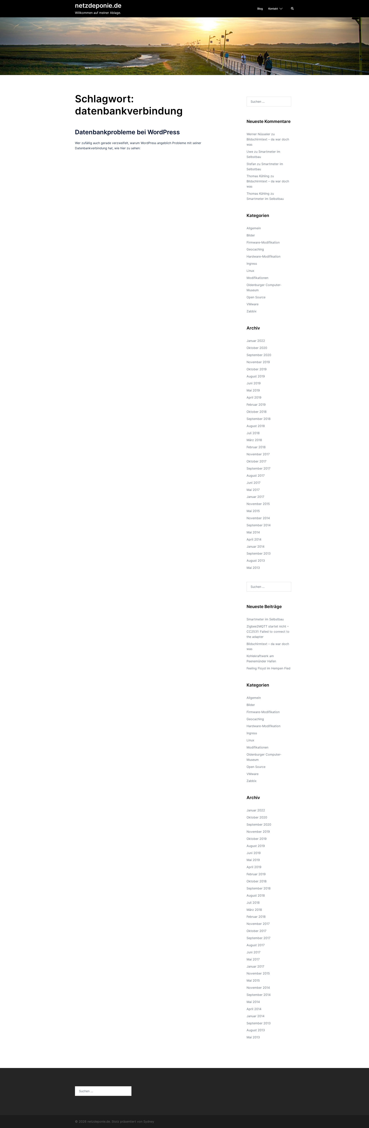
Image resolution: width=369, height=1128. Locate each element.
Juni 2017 (253, 483)
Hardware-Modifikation (263, 256)
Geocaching (255, 249)
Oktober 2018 (257, 412)
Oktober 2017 (256, 461)
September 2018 (259, 419)
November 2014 (258, 518)
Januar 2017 (255, 497)
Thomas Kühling (258, 176)
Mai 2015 (253, 511)
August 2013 (256, 560)
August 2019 (256, 376)
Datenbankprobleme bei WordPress (127, 132)
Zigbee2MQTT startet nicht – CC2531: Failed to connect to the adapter (268, 631)
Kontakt (273, 8)
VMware (252, 304)
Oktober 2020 (257, 348)
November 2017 (258, 454)
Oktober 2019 (257, 369)
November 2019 (258, 362)
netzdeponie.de (98, 5)
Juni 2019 (254, 383)
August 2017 (256, 475)
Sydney (148, 1121)
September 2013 (259, 553)
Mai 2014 (253, 532)
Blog (260, 8)
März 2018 (254, 440)
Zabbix (252, 311)
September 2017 (258, 468)
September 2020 (259, 355)
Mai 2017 (253, 490)
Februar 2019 (256, 404)
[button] (292, 8)
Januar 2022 (256, 341)
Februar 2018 (256, 447)
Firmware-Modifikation (263, 242)
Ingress (252, 263)
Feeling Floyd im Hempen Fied (268, 668)
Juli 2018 (253, 433)
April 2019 (254, 397)
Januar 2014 (255, 546)
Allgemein (254, 228)
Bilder (251, 235)
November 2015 (258, 504)
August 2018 (256, 426)
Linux (250, 271)
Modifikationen (257, 278)
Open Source (256, 297)
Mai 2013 (253, 568)
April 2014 (254, 539)
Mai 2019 (253, 390)
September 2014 (259, 525)
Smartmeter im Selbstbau (265, 199)
